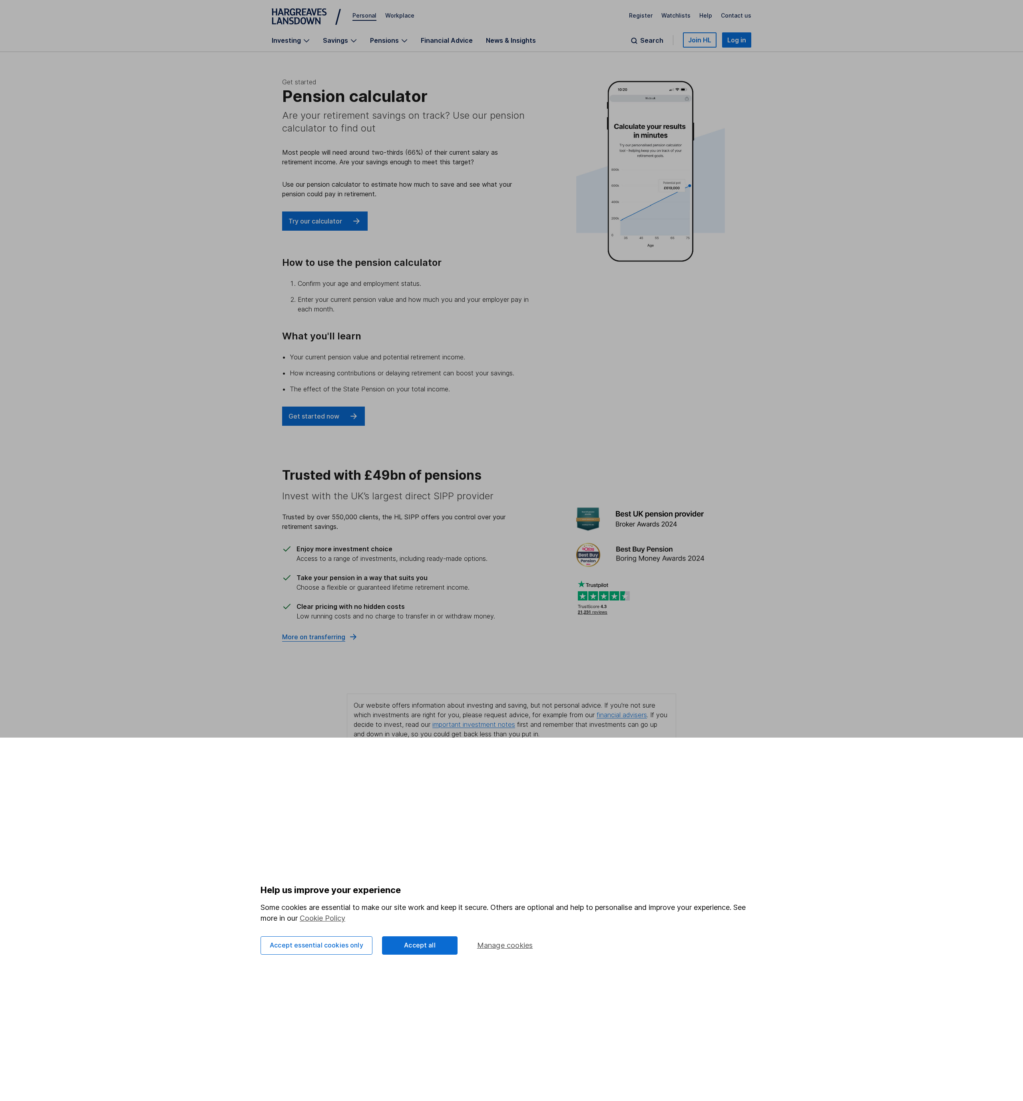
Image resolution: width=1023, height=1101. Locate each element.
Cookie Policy (322, 918)
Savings (335, 40)
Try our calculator (315, 221)
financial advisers (622, 715)
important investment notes (473, 724)
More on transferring (313, 637)
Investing (286, 40)
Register (641, 15)
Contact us (736, 15)
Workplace (399, 15)
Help (705, 15)
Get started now (314, 416)
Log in (736, 40)
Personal (364, 15)
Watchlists (676, 15)
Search (651, 40)
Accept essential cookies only (316, 945)
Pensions (384, 40)
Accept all (420, 945)
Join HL (699, 40)
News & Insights (511, 40)
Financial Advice (447, 40)
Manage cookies (505, 945)
